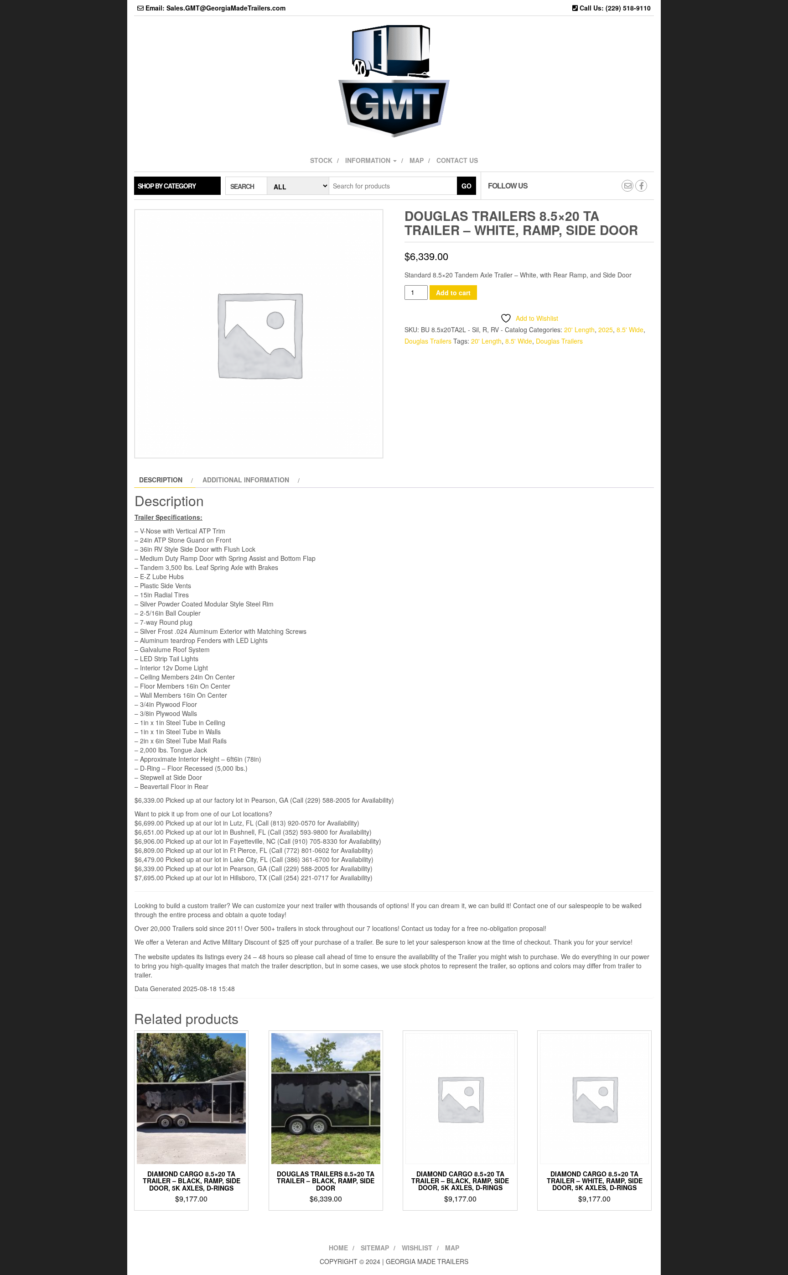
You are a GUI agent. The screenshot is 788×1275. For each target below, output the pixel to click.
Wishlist (417, 1247)
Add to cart (453, 292)
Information (368, 160)
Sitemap (375, 1247)
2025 (605, 329)
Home (338, 1247)
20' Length (579, 329)
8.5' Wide (630, 329)
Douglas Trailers (427, 340)
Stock (321, 160)
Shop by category (167, 185)
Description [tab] (160, 479)
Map (417, 160)
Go (466, 185)
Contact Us (457, 160)
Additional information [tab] (245, 479)
